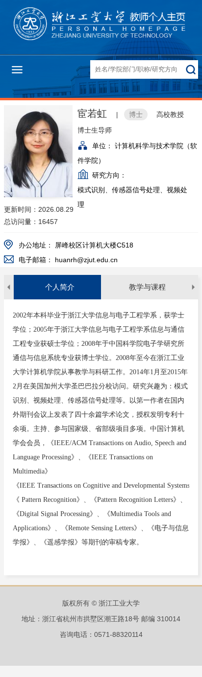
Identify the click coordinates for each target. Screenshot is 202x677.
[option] (57, 287)
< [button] (9, 287)
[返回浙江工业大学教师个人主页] (101, 25)
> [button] (193, 287)
